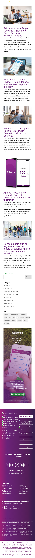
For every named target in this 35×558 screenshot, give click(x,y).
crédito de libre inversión (23, 317)
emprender (7, 320)
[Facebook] (12, 465)
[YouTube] (22, 465)
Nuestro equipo (8, 433)
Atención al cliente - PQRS (26, 434)
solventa (6, 323)
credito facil (23, 314)
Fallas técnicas (26, 443)
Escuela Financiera (9, 294)
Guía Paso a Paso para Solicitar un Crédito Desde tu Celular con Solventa (16, 132)
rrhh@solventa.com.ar (15, 503)
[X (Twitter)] (26, 465)
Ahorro (6, 285)
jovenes (20, 320)
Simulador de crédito (26, 416)
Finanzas (6, 297)
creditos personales (9, 317)
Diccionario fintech (9, 291)
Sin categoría (8, 306)
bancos (6, 314)
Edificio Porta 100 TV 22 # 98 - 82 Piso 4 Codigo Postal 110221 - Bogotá (17, 543)
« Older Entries (8, 274)
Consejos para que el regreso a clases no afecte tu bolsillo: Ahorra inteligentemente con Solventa (17, 249)
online (25, 320)
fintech (14, 320)
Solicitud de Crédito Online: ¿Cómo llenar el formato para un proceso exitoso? (17, 83)
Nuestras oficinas (9, 430)
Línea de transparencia (26, 447)
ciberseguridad (14, 314)
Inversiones (7, 300)
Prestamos (7, 303)
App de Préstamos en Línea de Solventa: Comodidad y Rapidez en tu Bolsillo (17, 196)
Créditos (6, 288)
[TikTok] (17, 465)
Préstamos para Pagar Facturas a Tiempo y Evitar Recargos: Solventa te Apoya (16, 32)
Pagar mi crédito (26, 439)
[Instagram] (8, 465)
